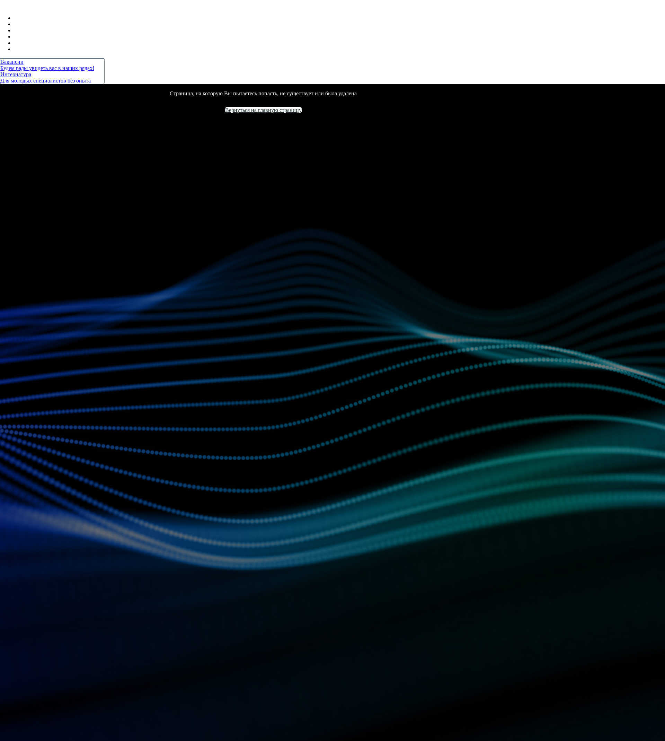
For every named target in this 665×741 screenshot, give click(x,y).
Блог (25, 37)
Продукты (27, 18)
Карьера (29, 30)
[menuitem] (52, 65)
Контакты (32, 49)
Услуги (27, 24)
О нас (26, 43)
